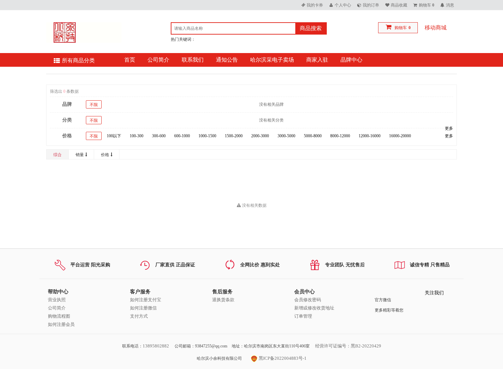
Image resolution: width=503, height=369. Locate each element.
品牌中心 (351, 60)
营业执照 (57, 299)
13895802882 (156, 345)
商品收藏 (399, 5)
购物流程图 (59, 316)
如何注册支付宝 (145, 299)
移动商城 (436, 27)
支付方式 (139, 316)
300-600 (159, 135)
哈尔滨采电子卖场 (272, 60)
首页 (129, 60)
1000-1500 (207, 135)
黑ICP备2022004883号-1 (282, 358)
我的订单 (371, 5)
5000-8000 (313, 135)
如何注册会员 (61, 324)
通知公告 (227, 60)
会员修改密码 (307, 299)
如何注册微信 (143, 307)
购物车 (401, 27)
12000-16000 (370, 135)
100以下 (114, 135)
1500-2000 (234, 135)
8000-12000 (340, 135)
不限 (94, 104)
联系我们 (193, 60)
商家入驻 (317, 60)
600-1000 (182, 135)
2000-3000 (260, 135)
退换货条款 (223, 299)
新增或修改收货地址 (314, 307)
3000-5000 (286, 135)
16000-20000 (400, 135)
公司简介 (158, 60)
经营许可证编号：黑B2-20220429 (348, 345)
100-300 (136, 135)
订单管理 (303, 316)
